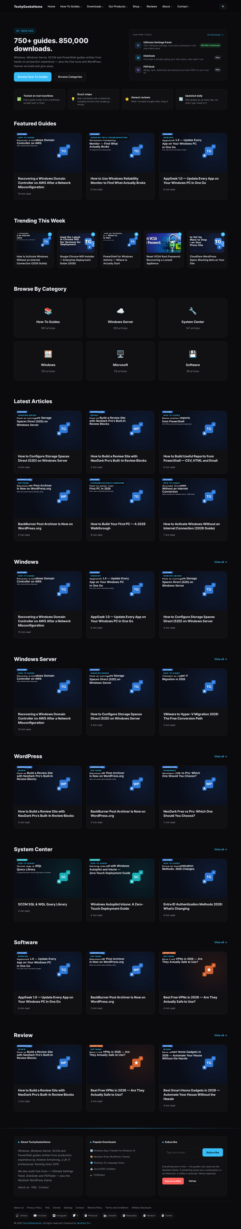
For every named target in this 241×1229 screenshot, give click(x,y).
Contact (182, 6)
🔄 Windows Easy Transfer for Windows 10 (112, 1150)
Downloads (94, 6)
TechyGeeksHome (28, 7)
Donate (56, 1207)
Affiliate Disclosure (141, 1207)
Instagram (59, 1216)
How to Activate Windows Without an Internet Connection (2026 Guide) (32, 260)
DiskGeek (32, 1175)
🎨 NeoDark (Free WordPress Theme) (110, 1156)
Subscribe (212, 1152)
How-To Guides (70, 6)
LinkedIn (110, 1216)
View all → (220, 562)
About (166, 6)
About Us (19, 1207)
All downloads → (215, 35)
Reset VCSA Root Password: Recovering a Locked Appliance (164, 260)
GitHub (192, 1181)
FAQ (33, 1187)
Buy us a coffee (173, 1181)
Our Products (117, 6)
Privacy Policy (34, 1207)
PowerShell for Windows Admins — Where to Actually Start (118, 260)
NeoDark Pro (83, 1223)
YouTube (39, 1216)
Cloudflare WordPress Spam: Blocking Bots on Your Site (207, 260)
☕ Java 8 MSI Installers (103, 1169)
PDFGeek (50, 1175)
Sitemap (68, 1207)
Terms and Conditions (116, 1207)
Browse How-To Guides (33, 76)
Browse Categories (70, 76)
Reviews (152, 6)
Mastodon (129, 1216)
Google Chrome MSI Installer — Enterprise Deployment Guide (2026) (77, 260)
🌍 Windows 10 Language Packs (107, 1162)
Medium (149, 1216)
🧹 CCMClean (97, 1175)
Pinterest (91, 1216)
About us (23, 1187)
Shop (136, 6)
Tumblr (166, 1216)
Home (51, 6)
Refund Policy (95, 1207)
